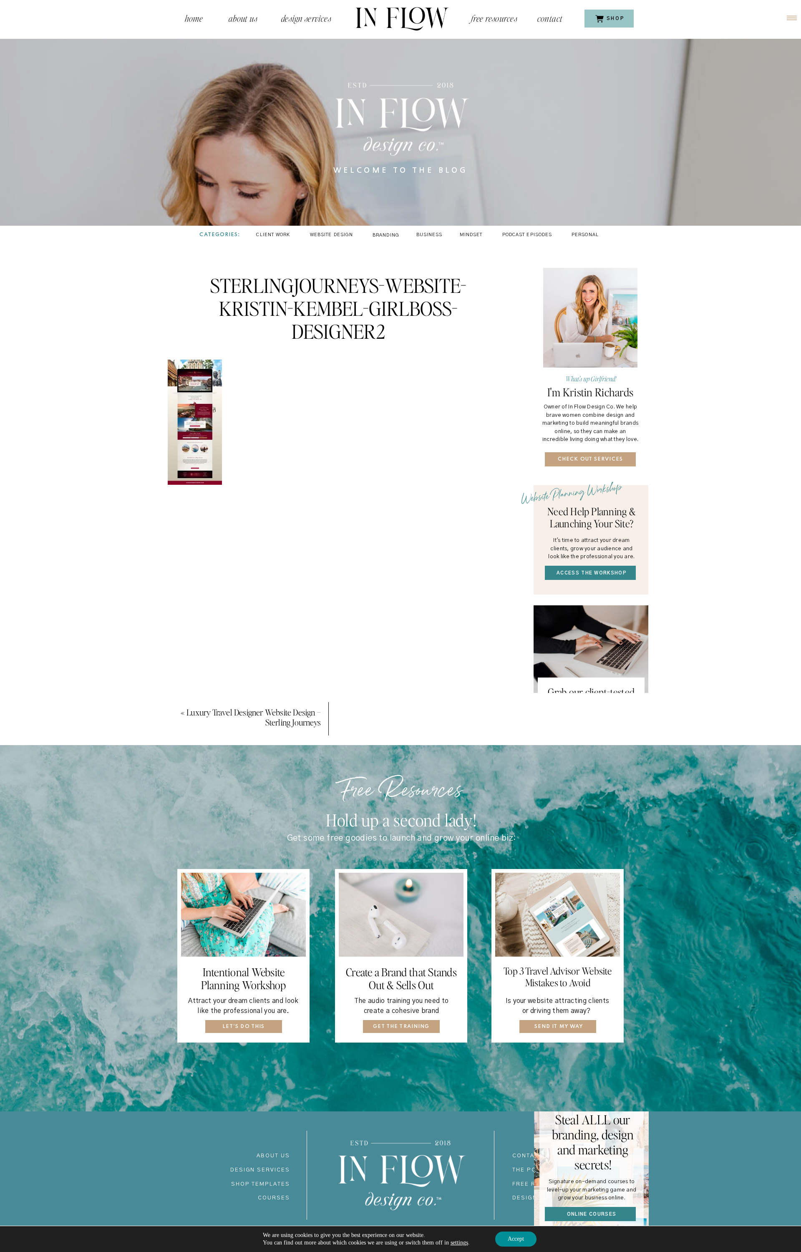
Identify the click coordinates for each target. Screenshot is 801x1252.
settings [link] (459, 1242)
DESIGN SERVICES (260, 1170)
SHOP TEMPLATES (260, 1184)
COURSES (274, 1198)
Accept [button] (516, 1239)
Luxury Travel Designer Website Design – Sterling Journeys (253, 717)
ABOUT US (273, 1156)
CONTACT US (533, 1156)
